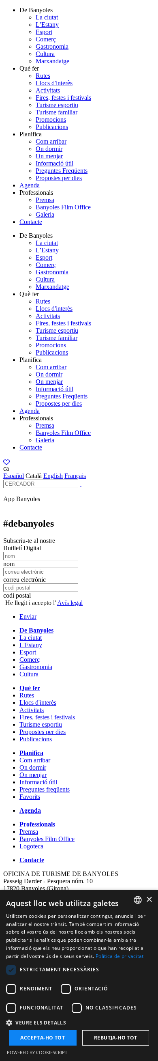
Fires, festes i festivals (63, 97)
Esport (44, 31)
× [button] (149, 900)
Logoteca (31, 846)
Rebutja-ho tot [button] (115, 1037)
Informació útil (54, 163)
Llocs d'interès (54, 83)
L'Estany (30, 644)
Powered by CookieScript (37, 1052)
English (53, 475)
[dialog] (79, 975)
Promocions (51, 119)
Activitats (48, 90)
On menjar (49, 156)
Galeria (45, 214)
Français (75, 475)
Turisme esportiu (57, 104)
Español (13, 475)
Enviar (27, 616)
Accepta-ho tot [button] (42, 1037)
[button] (79, 1022)
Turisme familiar (56, 112)
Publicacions (52, 126)
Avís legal (70, 602)
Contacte (30, 221)
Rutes (43, 75)
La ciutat (47, 17)
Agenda (29, 185)
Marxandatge (52, 61)
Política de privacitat (120, 956)
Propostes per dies (59, 177)
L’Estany (47, 24)
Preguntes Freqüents (62, 170)
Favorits (29, 796)
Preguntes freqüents (44, 789)
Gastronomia (52, 46)
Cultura (45, 53)
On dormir (49, 148)
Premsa (45, 199)
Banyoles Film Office (63, 207)
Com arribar (51, 141)
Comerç (46, 39)
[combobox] (138, 900)
